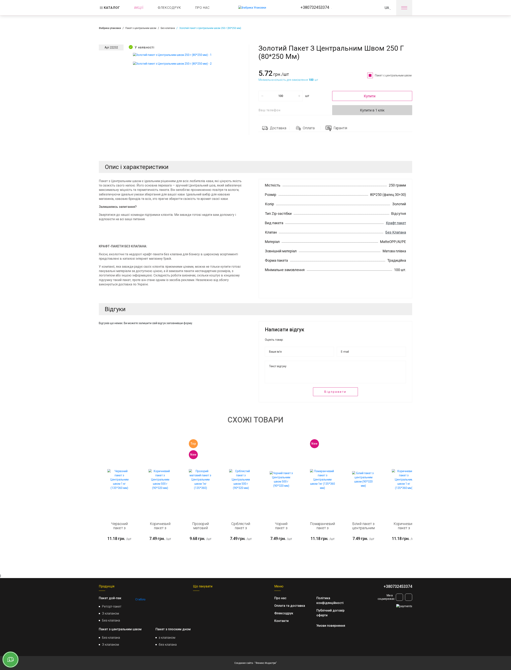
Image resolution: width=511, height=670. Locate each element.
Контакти (281, 621)
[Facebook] (408, 597)
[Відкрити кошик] (370, 7)
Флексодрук (283, 613)
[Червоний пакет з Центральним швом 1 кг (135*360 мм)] (119, 479)
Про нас (280, 598)
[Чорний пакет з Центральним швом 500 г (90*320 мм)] (281, 479)
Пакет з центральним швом (140, 28)
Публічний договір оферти (330, 613)
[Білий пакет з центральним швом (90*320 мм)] (363, 479)
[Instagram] (399, 597)
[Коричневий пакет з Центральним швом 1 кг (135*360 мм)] (404, 479)
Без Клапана (395, 232)
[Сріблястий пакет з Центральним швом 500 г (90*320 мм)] (240, 479)
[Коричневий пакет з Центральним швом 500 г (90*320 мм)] (160, 479)
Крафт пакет (396, 223)
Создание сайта (243, 663)
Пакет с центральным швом (393, 75)
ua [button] (387, 8)
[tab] (274, 128)
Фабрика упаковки (110, 28)
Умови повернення (330, 626)
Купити (370, 96)
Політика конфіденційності (330, 600)
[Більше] (299, 96)
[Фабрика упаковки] (252, 8)
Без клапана (168, 28)
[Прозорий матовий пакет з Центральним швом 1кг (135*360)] (200, 479)
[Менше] (262, 96)
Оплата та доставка (289, 606)
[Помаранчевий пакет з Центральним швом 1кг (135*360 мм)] (322, 479)
